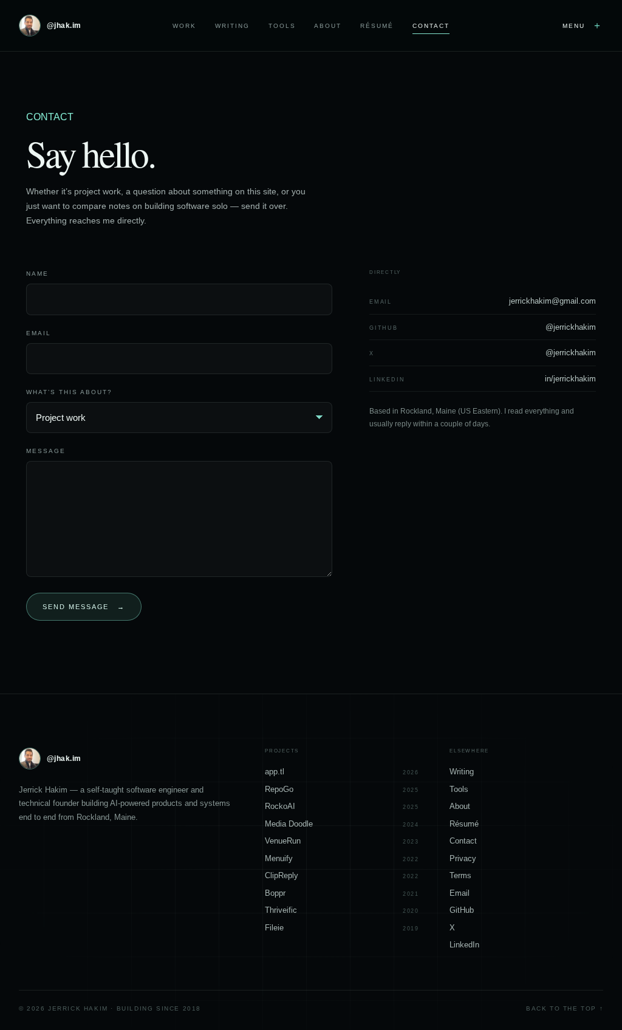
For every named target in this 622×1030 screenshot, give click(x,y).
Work (184, 25)
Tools (282, 25)
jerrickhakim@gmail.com (552, 300)
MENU (582, 25)
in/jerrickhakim (570, 378)
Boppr (342, 893)
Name (37, 273)
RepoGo (342, 789)
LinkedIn (464, 944)
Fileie (342, 927)
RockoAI (342, 806)
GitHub (461, 910)
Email (38, 333)
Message (46, 451)
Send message (84, 606)
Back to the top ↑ (564, 1008)
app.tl (342, 771)
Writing (232, 25)
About (327, 25)
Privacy (462, 858)
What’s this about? (69, 392)
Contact (430, 25)
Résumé (377, 25)
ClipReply (342, 875)
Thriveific (342, 910)
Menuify (342, 858)
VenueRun (342, 840)
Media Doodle (342, 823)
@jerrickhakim (570, 327)
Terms (460, 875)
